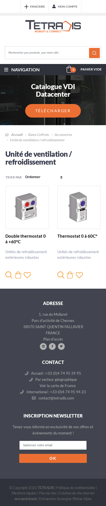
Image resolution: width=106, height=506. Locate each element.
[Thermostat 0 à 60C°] (79, 207)
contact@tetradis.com (56, 398)
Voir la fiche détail (8, 275)
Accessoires (63, 134)
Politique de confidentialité (75, 487)
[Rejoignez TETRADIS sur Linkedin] (43, 346)
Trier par (13, 177)
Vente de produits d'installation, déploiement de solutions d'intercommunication (53, 31)
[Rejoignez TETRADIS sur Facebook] (52, 346)
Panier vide (91, 69)
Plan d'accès (53, 339)
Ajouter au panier (18, 275)
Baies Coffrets (38, 134)
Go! (94, 53)
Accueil (16, 134)
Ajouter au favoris (27, 275)
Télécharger (53, 110)
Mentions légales (24, 493)
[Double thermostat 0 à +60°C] (27, 207)
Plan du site (47, 493)
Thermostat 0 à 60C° (77, 235)
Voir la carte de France (57, 385)
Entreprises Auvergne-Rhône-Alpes (65, 498)
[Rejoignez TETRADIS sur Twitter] (61, 346)
